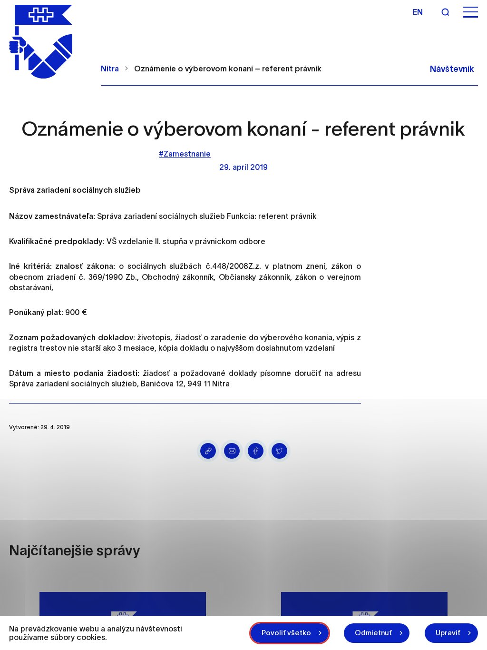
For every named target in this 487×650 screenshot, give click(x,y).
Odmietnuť (373, 633)
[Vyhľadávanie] (445, 12)
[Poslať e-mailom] (232, 451)
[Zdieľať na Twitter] (279, 451)
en (418, 12)
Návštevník (452, 69)
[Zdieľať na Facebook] (255, 451)
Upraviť (448, 633)
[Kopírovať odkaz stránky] (208, 451)
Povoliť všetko (286, 633)
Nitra (110, 68)
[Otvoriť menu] (470, 12)
